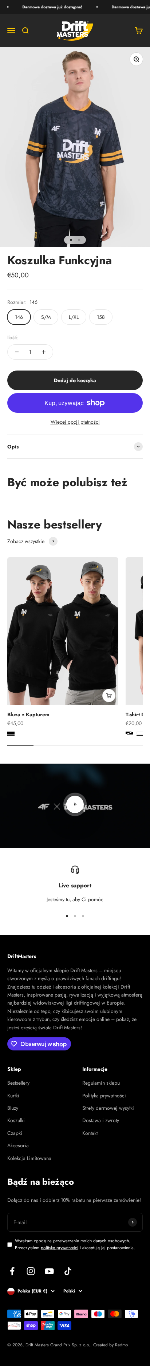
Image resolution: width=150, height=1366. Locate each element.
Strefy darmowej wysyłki (108, 1108)
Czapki (14, 1133)
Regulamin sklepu (101, 1082)
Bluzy (12, 1108)
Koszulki (16, 1120)
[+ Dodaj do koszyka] (108, 695)
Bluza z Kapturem (28, 714)
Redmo (121, 1345)
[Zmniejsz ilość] (17, 352)
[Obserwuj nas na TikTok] (68, 1271)
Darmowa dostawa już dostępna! (48, 7)
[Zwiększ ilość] (44, 352)
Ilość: (13, 337)
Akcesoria (18, 1145)
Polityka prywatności (104, 1095)
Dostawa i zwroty (100, 1120)
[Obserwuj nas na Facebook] (12, 1271)
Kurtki (13, 1095)
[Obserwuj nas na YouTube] (49, 1271)
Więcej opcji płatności (75, 421)
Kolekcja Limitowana (29, 1158)
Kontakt (90, 1133)
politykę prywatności (59, 1247)
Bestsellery (18, 1082)
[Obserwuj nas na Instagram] (31, 1271)
